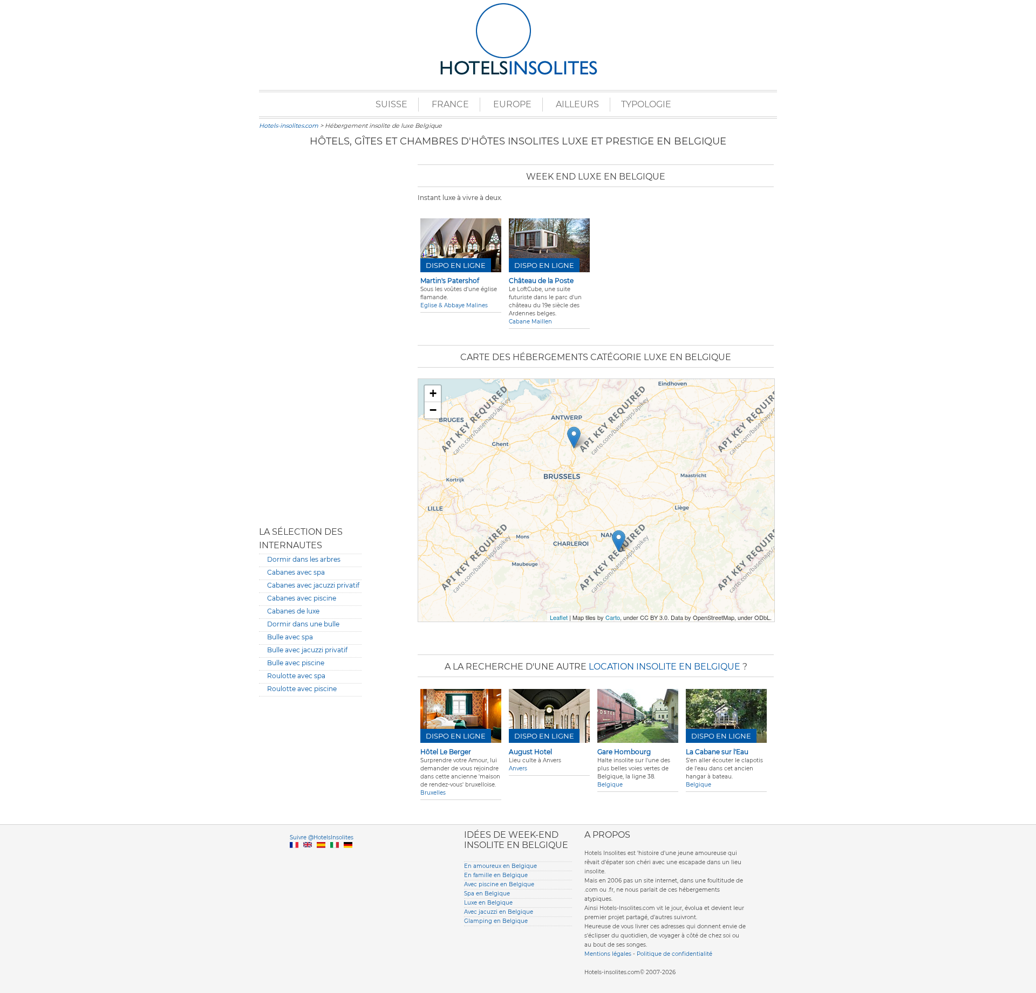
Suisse (391, 104)
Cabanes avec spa (296, 572)
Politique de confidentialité (674, 953)
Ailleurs (577, 104)
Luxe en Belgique (488, 902)
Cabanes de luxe (293, 611)
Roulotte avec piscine (302, 689)
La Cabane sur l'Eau (717, 752)
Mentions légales (607, 953)
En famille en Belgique (496, 875)
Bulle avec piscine (295, 663)
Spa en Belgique (487, 893)
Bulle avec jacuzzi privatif (307, 650)
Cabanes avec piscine (301, 598)
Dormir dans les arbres (303, 559)
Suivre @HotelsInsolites (321, 837)
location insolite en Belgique (664, 666)
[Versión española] (321, 857)
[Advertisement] (310, 337)
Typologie (646, 104)
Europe (512, 104)
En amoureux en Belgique (500, 866)
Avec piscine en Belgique (499, 884)
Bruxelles (433, 792)
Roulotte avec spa (296, 676)
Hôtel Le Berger (445, 752)
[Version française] (294, 857)
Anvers (518, 768)
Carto (612, 617)
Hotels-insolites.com (288, 125)
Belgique (610, 784)
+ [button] (433, 393)
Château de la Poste (541, 281)
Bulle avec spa (290, 637)
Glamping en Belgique (496, 921)
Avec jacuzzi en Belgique (498, 911)
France (450, 104)
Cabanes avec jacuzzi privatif (313, 585)
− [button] (433, 410)
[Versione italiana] (334, 857)
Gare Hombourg (624, 752)
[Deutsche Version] (348, 857)
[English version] (307, 857)
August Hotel (530, 752)
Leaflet (559, 617)
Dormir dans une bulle (303, 624)
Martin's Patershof (449, 281)
